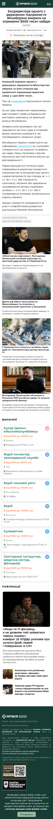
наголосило (25, 146)
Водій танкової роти (19, 483)
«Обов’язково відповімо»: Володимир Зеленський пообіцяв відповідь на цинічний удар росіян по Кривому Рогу (24, 258)
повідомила (18, 101)
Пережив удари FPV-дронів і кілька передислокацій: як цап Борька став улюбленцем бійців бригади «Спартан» (32, 690)
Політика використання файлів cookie (18, 753)
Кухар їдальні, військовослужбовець (21, 429)
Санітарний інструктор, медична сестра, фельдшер (22, 560)
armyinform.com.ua (25, 740)
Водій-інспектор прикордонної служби (21, 456)
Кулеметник (13, 531)
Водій (8, 505)
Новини (26, 25)
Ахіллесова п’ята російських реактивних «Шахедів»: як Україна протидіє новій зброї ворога (31, 674)
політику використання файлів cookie (26, 809)
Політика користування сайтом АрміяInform (20, 751)
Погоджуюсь (26, 814)
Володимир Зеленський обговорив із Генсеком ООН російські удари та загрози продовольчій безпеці (26, 398)
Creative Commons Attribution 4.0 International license (26, 730)
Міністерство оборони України (17, 221)
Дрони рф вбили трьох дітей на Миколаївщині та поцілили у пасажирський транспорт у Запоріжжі (24, 304)
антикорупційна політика (15, 218)
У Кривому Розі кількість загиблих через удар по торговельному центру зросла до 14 (25, 349)
